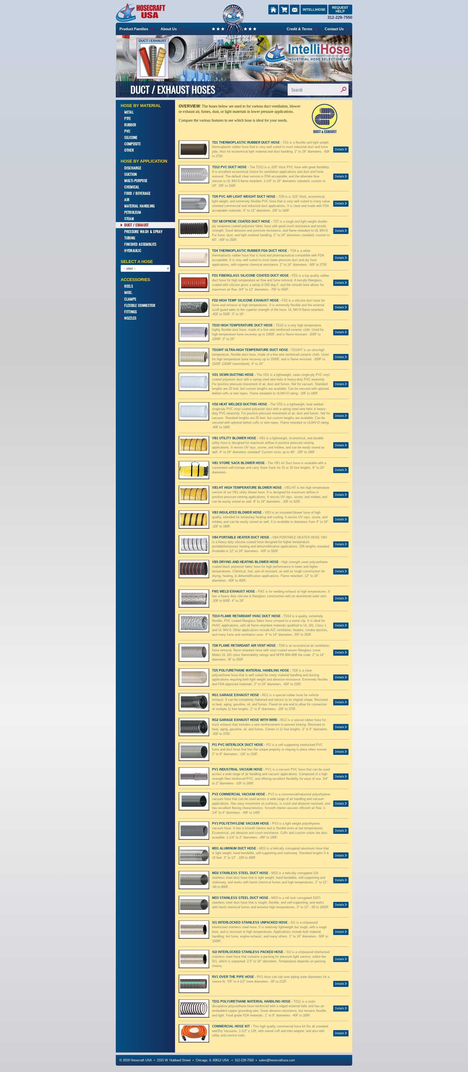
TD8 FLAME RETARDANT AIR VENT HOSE (244, 645)
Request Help (340, 9)
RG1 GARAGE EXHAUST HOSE (236, 695)
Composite (132, 143)
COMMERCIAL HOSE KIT (231, 1026)
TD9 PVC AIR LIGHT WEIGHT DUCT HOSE (244, 196)
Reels (128, 286)
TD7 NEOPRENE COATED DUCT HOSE (241, 221)
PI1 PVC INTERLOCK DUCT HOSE (238, 745)
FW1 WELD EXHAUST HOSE (234, 591)
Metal (129, 112)
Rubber (130, 124)
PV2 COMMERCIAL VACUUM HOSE (239, 794)
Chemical (131, 186)
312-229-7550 (339, 17)
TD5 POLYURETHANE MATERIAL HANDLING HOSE (251, 670)
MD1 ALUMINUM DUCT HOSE (234, 848)
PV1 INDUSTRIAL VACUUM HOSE (237, 769)
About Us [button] (169, 29)
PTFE (127, 118)
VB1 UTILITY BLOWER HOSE (234, 438)
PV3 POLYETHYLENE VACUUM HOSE (241, 823)
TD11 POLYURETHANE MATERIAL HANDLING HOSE (252, 1001)
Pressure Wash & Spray (143, 231)
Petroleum (132, 212)
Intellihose (314, 9)
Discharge (132, 167)
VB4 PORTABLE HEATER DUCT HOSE (241, 537)
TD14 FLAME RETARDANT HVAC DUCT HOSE (247, 616)
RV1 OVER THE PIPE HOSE (233, 977)
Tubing (129, 237)
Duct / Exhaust (136, 224)
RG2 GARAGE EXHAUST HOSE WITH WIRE (245, 720)
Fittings (130, 311)
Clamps (130, 299)
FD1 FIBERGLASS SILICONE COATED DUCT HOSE (251, 275)
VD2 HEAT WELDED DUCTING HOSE (240, 404)
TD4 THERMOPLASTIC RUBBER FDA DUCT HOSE (250, 251)
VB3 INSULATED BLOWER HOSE (237, 512)
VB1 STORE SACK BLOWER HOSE (239, 463)
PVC (127, 131)
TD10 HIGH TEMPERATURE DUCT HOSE (243, 325)
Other (129, 150)
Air (126, 199)
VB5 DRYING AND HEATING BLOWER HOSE (246, 562)
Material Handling (139, 205)
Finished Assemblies (140, 244)
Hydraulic (132, 250)
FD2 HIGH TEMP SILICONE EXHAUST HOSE (246, 300)
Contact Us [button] (335, 29)
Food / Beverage (137, 193)
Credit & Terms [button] (300, 29)
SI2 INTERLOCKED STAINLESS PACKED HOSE (248, 952)
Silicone (130, 137)
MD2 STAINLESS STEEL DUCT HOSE (240, 873)
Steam (129, 218)
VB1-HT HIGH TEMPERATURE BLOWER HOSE (247, 487)
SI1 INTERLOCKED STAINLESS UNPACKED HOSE (250, 922)
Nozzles (130, 318)
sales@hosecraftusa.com (277, 1060)
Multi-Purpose (135, 180)
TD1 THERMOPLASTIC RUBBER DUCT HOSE (246, 142)
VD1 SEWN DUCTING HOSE (233, 375)
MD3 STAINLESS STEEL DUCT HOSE (240, 898)
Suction (130, 174)
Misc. (128, 292)
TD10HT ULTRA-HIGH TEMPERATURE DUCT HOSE (250, 350)
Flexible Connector (139, 305)
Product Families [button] (134, 29)
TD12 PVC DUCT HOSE (230, 167)
